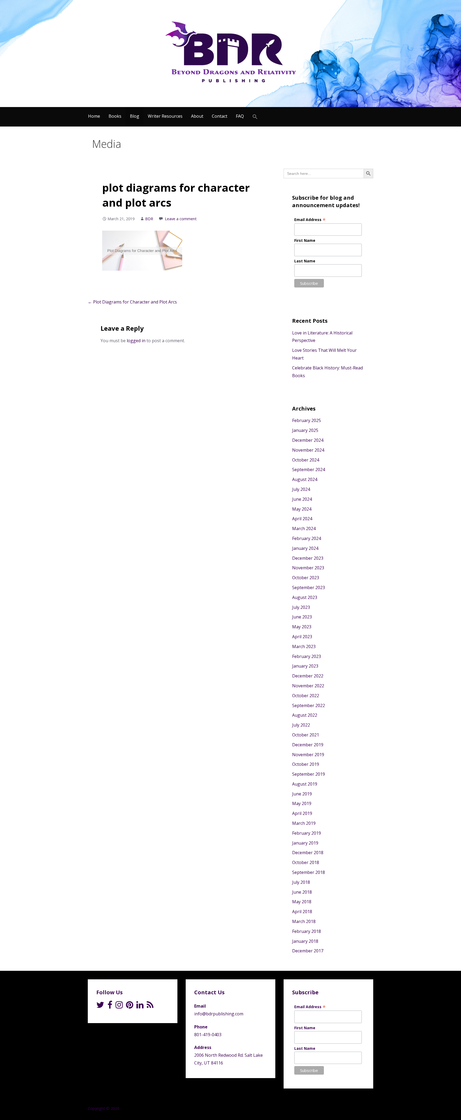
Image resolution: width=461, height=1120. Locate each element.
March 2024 (304, 528)
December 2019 (307, 745)
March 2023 (304, 646)
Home (94, 116)
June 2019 (302, 794)
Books (115, 116)
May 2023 (301, 627)
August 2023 (304, 597)
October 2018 (305, 862)
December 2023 (307, 558)
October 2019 (305, 764)
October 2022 (305, 696)
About (197, 116)
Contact (219, 116)
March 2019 (304, 823)
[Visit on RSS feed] (150, 1006)
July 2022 (301, 725)
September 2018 (308, 872)
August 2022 (304, 715)
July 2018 (301, 882)
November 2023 (308, 568)
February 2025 (306, 420)
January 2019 (305, 843)
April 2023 (302, 637)
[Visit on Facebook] (110, 1006)
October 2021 (305, 735)
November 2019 (308, 755)
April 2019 (302, 813)
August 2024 (304, 479)
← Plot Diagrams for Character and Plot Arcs (132, 302)
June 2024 (302, 499)
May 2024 (301, 509)
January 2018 (305, 941)
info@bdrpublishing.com (218, 1014)
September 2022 (308, 705)
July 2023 (301, 607)
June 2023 (302, 617)
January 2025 (305, 430)
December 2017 (307, 951)
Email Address (310, 219)
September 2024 (308, 469)
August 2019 (304, 784)
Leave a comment (181, 218)
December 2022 (307, 676)
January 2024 (305, 548)
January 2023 (305, 666)
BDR (149, 218)
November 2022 (308, 686)
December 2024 (307, 440)
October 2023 (305, 578)
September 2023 (308, 587)
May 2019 (301, 803)
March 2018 (304, 921)
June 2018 (302, 892)
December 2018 (307, 852)
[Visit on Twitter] (100, 1006)
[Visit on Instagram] (119, 1006)
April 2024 (302, 519)
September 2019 (308, 774)
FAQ (240, 116)
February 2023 (306, 656)
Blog (134, 116)
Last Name (304, 260)
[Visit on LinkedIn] (140, 1006)
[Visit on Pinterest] (129, 1006)
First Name (304, 240)
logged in (136, 341)
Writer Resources (165, 116)
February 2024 (306, 538)
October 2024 (305, 460)
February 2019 (306, 833)
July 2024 (301, 489)
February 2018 (306, 931)
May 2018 (301, 902)
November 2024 (308, 450)
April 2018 (302, 911)
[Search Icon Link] (255, 117)
